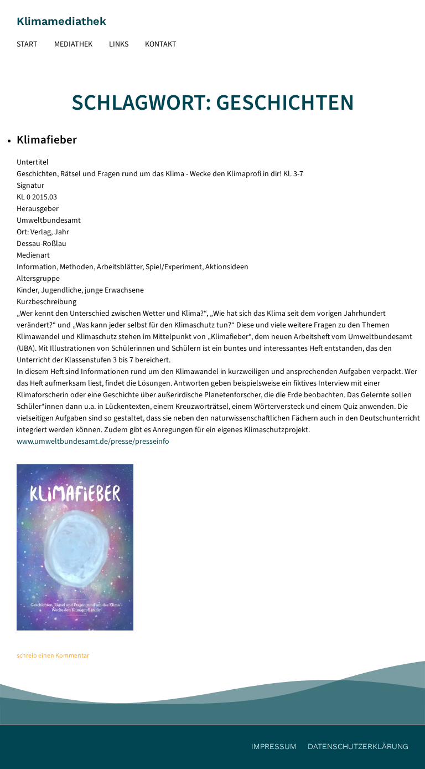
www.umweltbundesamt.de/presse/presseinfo (93, 441)
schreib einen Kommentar (53, 655)
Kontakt (161, 44)
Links (118, 44)
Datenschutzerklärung (358, 746)
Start (27, 44)
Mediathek (73, 44)
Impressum (274, 746)
